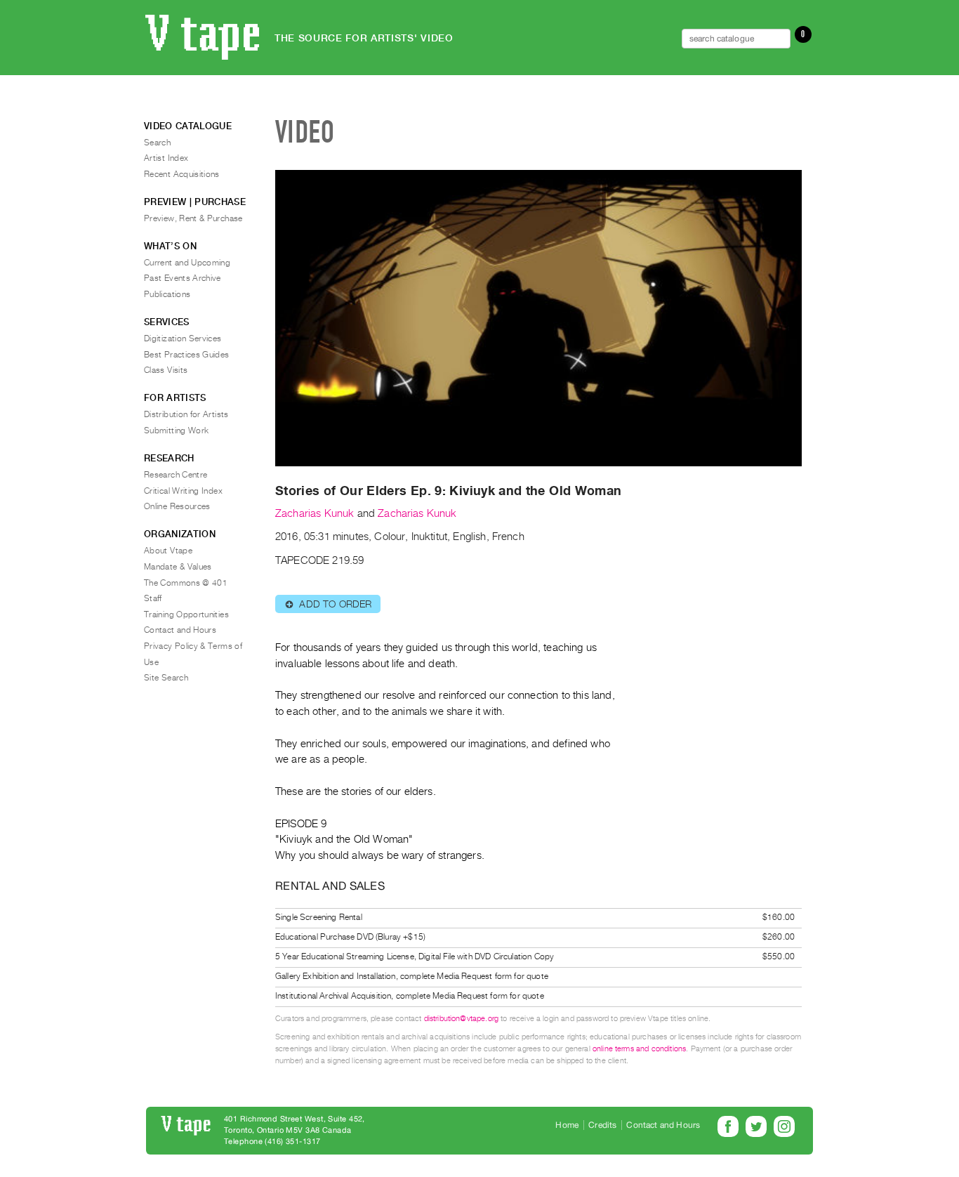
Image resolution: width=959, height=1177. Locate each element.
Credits (602, 1125)
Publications (167, 294)
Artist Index (166, 158)
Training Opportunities (186, 614)
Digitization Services (183, 338)
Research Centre (175, 475)
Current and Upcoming (187, 263)
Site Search (166, 678)
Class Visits (165, 370)
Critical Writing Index (183, 491)
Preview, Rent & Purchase (193, 218)
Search (157, 142)
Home (566, 1125)
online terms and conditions (639, 1048)
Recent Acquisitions (182, 174)
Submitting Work (176, 430)
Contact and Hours (180, 630)
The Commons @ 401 (185, 583)
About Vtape (168, 550)
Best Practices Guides (187, 355)
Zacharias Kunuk (314, 513)
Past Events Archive (182, 278)
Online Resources (177, 506)
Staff (153, 598)
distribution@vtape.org (461, 1018)
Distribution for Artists (186, 414)
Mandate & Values (178, 567)
